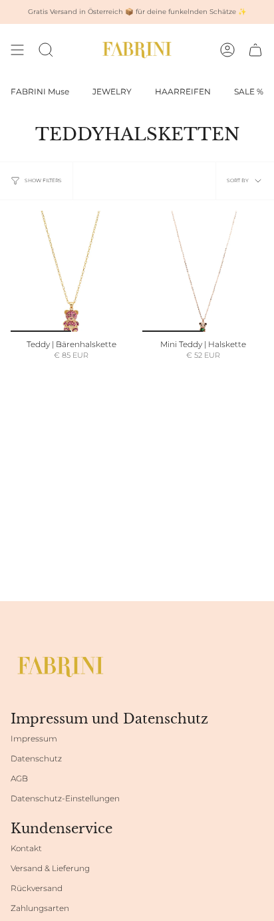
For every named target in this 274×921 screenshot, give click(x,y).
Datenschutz (36, 758)
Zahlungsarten (40, 908)
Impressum (34, 738)
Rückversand (37, 888)
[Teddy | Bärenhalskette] (71, 271)
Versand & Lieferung (50, 868)
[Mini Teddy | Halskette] (202, 271)
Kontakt (26, 848)
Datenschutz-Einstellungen (65, 798)
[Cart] (255, 50)
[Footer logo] (60, 667)
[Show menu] (17, 50)
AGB (19, 778)
